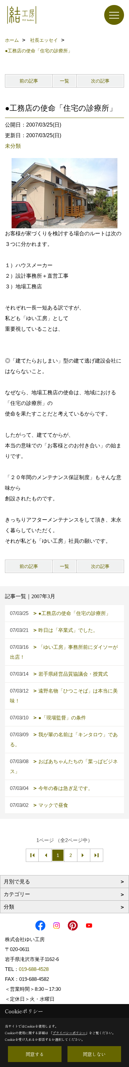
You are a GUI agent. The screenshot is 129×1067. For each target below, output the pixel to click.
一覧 (64, 81)
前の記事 (29, 81)
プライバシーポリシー (69, 1032)
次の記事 (100, 81)
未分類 (13, 146)
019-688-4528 (34, 969)
